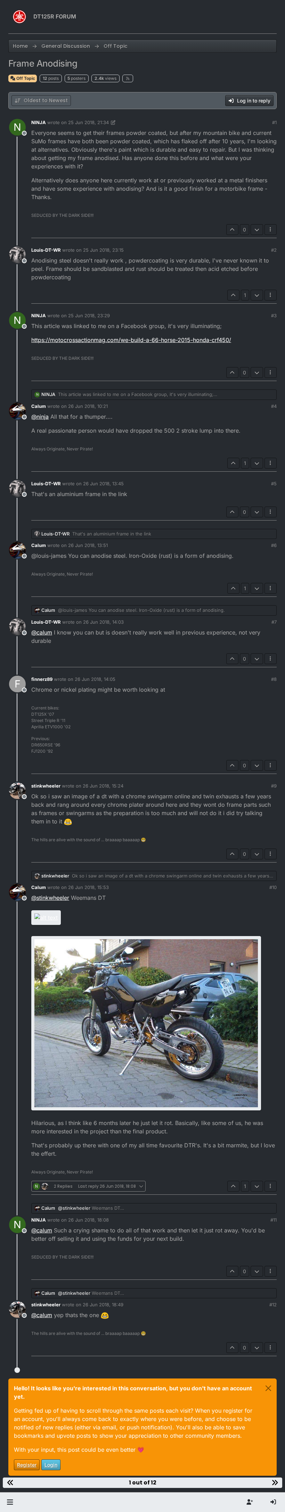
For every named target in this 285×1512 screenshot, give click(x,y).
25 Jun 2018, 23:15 (103, 250)
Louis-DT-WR (46, 250)
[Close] (268, 1388)
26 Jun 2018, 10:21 (88, 406)
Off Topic (25, 78)
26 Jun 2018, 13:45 (103, 483)
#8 (274, 679)
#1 (274, 122)
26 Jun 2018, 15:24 (103, 786)
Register (26, 1465)
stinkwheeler (45, 786)
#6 (274, 545)
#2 (274, 250)
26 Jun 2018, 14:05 (95, 679)
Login (50, 1465)
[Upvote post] (232, 229)
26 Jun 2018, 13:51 (88, 545)
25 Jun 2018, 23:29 (89, 315)
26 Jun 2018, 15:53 (88, 887)
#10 (273, 887)
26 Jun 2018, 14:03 (103, 622)
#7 (274, 622)
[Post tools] (270, 229)
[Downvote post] (257, 229)
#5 (274, 483)
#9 (274, 786)
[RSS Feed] (127, 78)
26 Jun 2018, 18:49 (103, 1304)
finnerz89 (41, 679)
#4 (274, 406)
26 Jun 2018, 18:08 (88, 1220)
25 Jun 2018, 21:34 (88, 122)
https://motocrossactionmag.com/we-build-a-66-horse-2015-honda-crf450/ (131, 339)
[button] (10, 1502)
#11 (273, 1220)
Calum (38, 406)
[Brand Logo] (19, 16)
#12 (273, 1304)
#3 (274, 315)
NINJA (38, 122)
